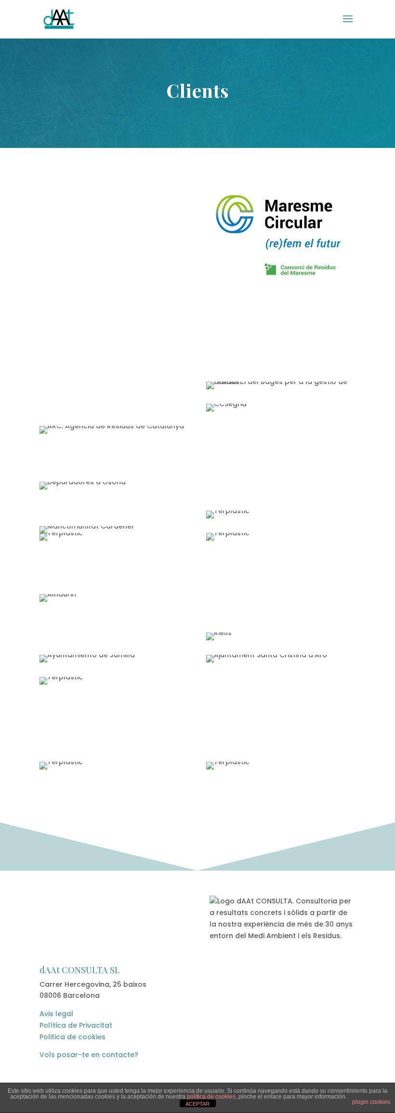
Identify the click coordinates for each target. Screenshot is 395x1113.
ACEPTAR (197, 1104)
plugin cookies (371, 1102)
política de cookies (211, 1096)
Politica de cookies (72, 1037)
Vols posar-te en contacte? (89, 1055)
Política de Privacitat (76, 1025)
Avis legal (56, 1014)
